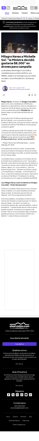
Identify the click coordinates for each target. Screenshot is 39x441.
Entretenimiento (14, 420)
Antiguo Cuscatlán (29, 102)
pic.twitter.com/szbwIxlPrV (25, 139)
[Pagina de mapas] (32, 7)
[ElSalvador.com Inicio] (20, 8)
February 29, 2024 (7, 145)
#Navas (4, 137)
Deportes (26, 420)
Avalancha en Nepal (14, 18)
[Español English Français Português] (36, 7)
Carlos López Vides (18, 88)
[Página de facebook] (8, 396)
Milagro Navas (6, 102)
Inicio (7, 13)
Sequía (4, 18)
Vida (30, 416)
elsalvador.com (8, 26)
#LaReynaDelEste (7, 139)
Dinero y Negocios (19, 424)
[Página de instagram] (17, 396)
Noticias (15, 13)
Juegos (30, 18)
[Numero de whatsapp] (21, 396)
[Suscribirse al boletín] (4, 8)
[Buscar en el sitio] (8, 7)
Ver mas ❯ (19, 364)
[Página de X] (12, 396)
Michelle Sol (25, 110)
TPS (24, 18)
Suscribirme (19, 344)
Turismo (25, 13)
